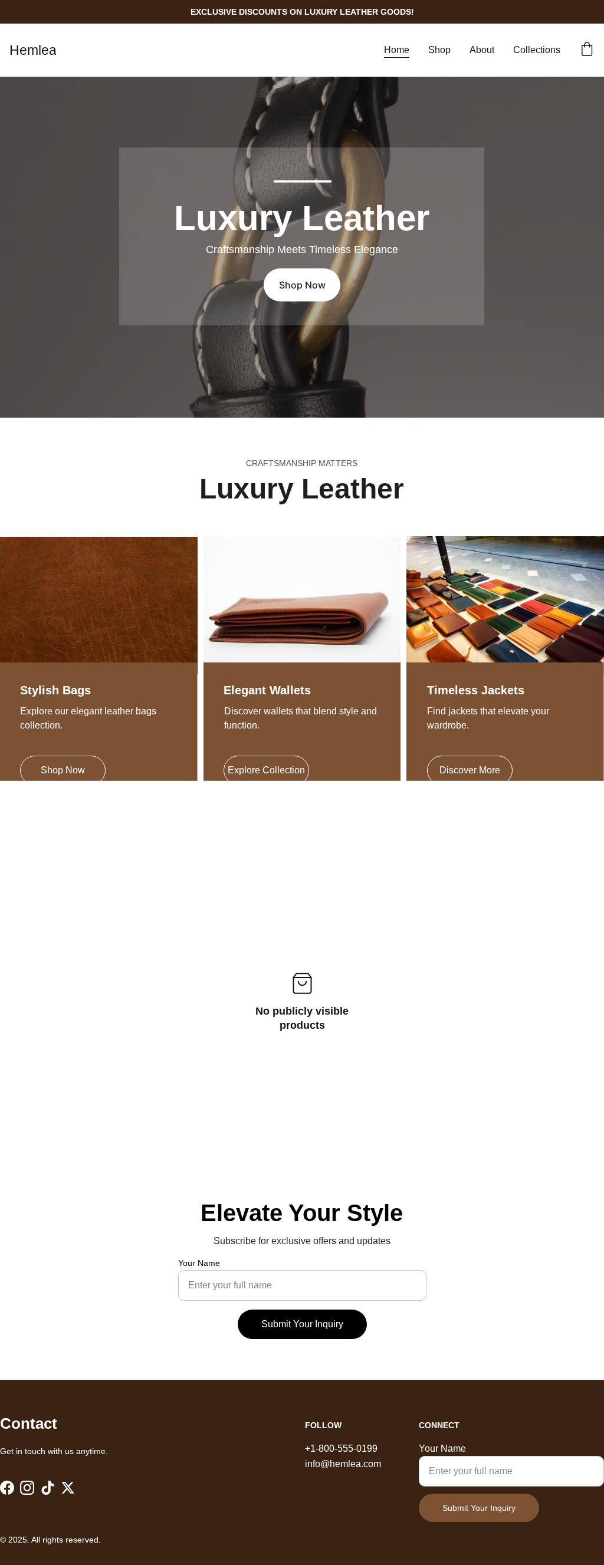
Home (396, 50)
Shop (439, 50)
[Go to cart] (587, 50)
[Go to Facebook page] (7, 1488)
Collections (536, 50)
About (482, 50)
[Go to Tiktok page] (48, 1488)
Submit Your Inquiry (302, 1324)
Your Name (199, 1263)
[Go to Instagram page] (27, 1488)
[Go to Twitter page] (68, 1488)
